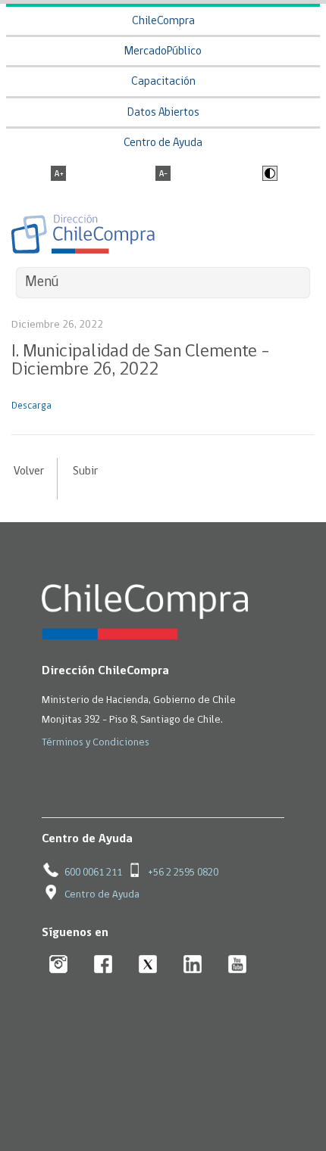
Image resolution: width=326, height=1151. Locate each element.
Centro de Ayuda (163, 143)
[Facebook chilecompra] (103, 965)
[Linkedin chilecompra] (192, 965)
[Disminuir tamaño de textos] (163, 174)
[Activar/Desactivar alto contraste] (268, 174)
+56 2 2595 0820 (183, 873)
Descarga (31, 406)
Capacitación (163, 82)
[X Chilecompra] (148, 965)
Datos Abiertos (163, 113)
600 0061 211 (93, 873)
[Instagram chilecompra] (58, 965)
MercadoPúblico (163, 52)
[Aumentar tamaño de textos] (58, 174)
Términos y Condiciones (95, 743)
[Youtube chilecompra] (237, 965)
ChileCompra (163, 21)
